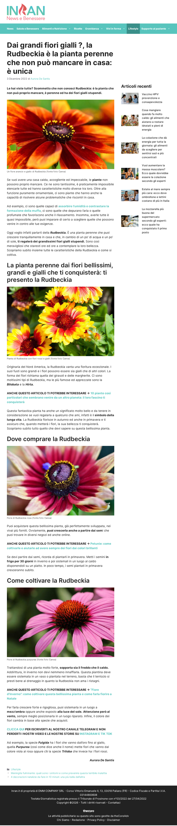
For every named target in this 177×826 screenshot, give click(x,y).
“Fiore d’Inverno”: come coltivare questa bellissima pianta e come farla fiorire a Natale (59, 694)
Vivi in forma (113, 28)
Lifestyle (133, 28)
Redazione (78, 820)
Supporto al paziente (153, 28)
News (10, 28)
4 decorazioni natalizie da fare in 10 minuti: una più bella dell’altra (48, 776)
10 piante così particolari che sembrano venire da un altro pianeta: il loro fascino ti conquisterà (59, 397)
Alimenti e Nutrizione (54, 28)
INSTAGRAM (88, 734)
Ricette (78, 28)
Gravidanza (92, 28)
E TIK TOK (104, 734)
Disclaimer (113, 820)
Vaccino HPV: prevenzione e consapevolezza (152, 98)
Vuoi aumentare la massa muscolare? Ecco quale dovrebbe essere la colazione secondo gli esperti (155, 173)
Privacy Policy (96, 820)
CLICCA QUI (15, 729)
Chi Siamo (63, 820)
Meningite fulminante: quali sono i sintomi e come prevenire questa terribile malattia (59, 773)
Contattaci (114, 802)
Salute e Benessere (28, 28)
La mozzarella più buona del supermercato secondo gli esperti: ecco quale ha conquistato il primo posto (154, 220)
